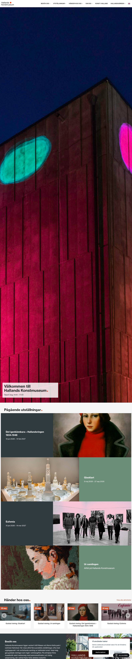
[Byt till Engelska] (129, 3)
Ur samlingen (91, 564)
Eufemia (10, 521)
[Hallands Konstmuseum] (8, 3)
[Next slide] (127, 615)
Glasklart (89, 477)
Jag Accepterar (100, 652)
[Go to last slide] (4, 615)
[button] (65, 3)
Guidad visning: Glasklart (15, 623)
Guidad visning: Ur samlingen (49, 623)
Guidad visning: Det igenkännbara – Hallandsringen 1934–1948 (83, 624)
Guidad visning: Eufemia (116, 623)
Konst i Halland (101, 3)
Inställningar (118, 652)
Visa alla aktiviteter (124, 600)
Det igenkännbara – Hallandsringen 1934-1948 (25, 433)
